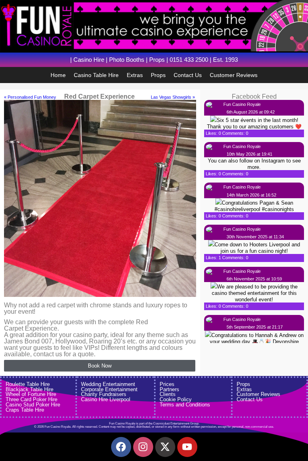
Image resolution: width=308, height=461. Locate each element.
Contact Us (188, 75)
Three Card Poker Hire (31, 399)
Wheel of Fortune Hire (31, 394)
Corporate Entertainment (109, 389)
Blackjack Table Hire (29, 389)
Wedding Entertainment (108, 384)
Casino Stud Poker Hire (33, 405)
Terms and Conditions (185, 405)
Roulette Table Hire (28, 384)
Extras (135, 75)
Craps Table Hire (25, 410)
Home (58, 75)
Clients (168, 394)
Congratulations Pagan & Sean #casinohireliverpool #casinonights (254, 206)
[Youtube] (187, 447)
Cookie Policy (176, 399)
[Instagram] (143, 447)
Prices (167, 384)
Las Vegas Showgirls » (173, 97)
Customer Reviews (233, 75)
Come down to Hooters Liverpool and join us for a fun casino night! (257, 248)
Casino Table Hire (96, 75)
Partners (169, 389)
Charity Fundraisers (103, 394)
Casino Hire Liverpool (105, 399)
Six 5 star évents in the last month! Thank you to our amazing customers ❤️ (254, 123)
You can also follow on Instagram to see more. (254, 164)
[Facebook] (121, 447)
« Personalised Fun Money (30, 97)
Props (158, 75)
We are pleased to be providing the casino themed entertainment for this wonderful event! (255, 293)
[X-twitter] (165, 447)
